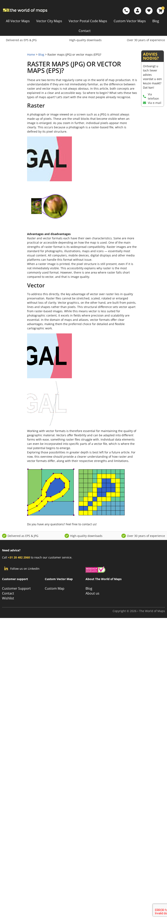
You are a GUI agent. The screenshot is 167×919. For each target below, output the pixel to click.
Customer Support (16, 588)
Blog (155, 21)
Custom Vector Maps (130, 21)
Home (31, 54)
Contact (85, 31)
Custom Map (54, 588)
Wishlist (8, 598)
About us (92, 593)
